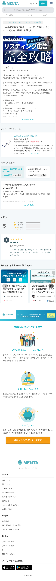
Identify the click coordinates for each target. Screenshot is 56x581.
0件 (21, 224)
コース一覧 (28, 15)
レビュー (46, 15)
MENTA (29, 575)
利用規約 (5, 521)
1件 (21, 222)
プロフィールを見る (32, 153)
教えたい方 (6, 480)
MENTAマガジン (8, 554)
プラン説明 (9, 15)
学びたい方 (6, 484)
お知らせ (5, 501)
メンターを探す (8, 542)
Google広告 (38, 22)
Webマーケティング (25, 22)
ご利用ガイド (7, 488)
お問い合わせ (7, 509)
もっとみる (28, 119)
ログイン (33, 3)
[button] (51, 286)
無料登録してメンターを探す (28, 440)
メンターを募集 (8, 546)
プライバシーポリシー (10, 529)
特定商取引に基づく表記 (11, 525)
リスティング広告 (10, 22)
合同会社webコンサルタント (27, 136)
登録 (43, 3)
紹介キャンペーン (9, 497)
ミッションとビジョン (10, 505)
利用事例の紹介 (8, 492)
